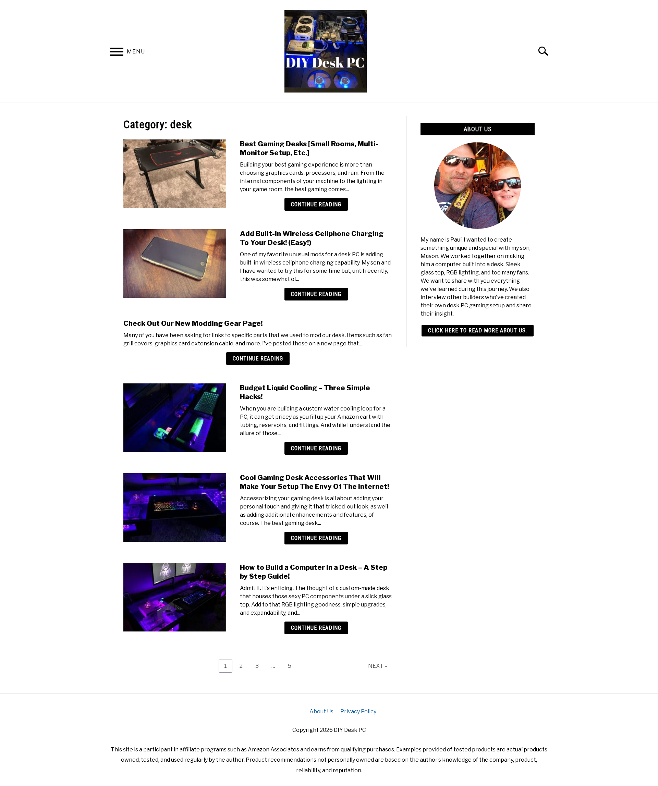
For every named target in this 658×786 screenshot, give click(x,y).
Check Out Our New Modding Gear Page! (193, 323)
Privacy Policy (358, 711)
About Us (321, 711)
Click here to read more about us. (477, 330)
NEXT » (377, 666)
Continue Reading (316, 204)
